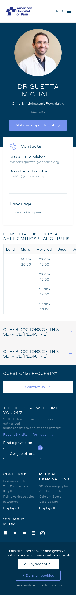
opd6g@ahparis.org (27, 176)
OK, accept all (40, 563)
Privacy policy (52, 585)
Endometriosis (14, 481)
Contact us (35, 387)
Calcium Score (50, 496)
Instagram (42, 532)
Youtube (24, 533)
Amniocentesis (50, 491)
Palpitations (12, 491)
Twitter (15, 533)
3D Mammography (53, 486)
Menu (60, 11)
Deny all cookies (39, 575)
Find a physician (17, 442)
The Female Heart (17, 486)
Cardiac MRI (48, 501)
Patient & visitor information (25, 434)
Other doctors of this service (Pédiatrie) (31, 331)
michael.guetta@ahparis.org (34, 161)
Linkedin (33, 533)
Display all (11, 508)
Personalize (25, 585)
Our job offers (22, 453)
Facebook (5, 533)
